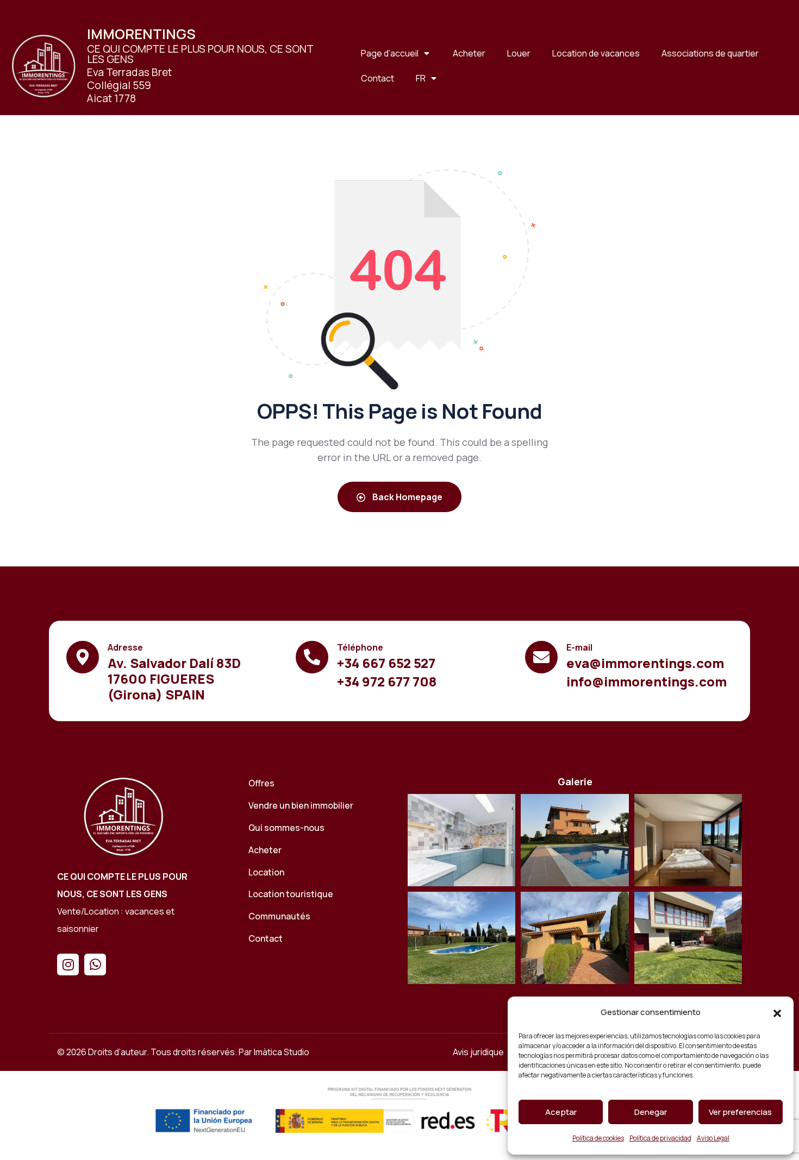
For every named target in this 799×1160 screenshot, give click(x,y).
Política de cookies (598, 1138)
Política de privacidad (660, 1138)
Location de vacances (596, 53)
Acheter (469, 53)
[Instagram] (68, 964)
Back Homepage (406, 497)
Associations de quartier (710, 53)
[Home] (123, 816)
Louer (518, 53)
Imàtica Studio (281, 1052)
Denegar (650, 1112)
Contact (377, 78)
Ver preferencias (740, 1112)
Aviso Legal (713, 1138)
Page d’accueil (390, 53)
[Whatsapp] (95, 964)
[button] (777, 1012)
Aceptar (561, 1112)
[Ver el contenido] (43, 65)
